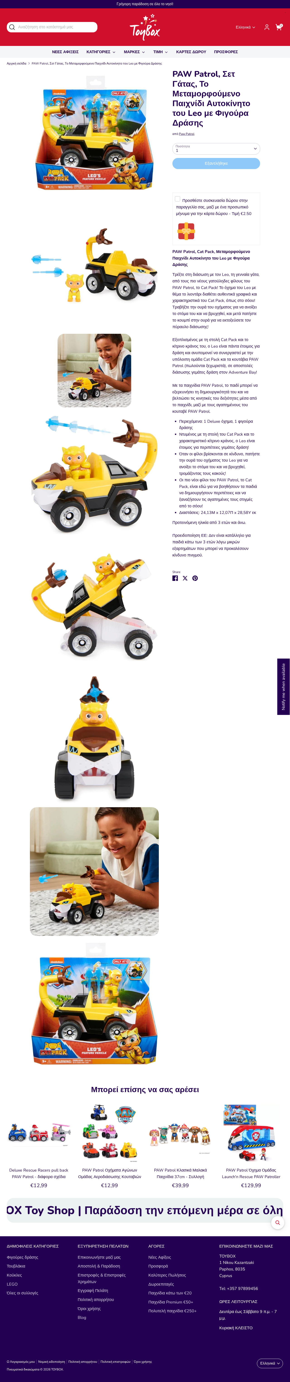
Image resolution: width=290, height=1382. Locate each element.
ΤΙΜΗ (158, 52)
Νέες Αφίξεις (159, 1257)
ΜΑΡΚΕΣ (132, 52)
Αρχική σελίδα (16, 63)
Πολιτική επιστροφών (115, 1362)
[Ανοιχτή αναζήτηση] (12, 27)
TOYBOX (57, 1369)
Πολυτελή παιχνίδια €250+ (172, 1311)
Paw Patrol (186, 134)
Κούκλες (14, 1275)
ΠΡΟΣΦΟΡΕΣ (226, 52)
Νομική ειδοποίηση (51, 1362)
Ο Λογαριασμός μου (21, 1362)
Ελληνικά (243, 27)
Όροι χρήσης (89, 1308)
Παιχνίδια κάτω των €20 (170, 1293)
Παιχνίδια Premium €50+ (170, 1302)
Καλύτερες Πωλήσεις (167, 1275)
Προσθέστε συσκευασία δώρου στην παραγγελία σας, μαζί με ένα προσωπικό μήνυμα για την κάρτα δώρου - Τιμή (213, 207)
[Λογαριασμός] (266, 27)
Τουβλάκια (16, 1266)
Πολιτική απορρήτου (96, 1299)
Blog (82, 1317)
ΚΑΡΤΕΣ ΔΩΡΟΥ (191, 52)
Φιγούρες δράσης (22, 1257)
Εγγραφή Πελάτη (93, 1290)
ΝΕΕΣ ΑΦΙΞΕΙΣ (65, 52)
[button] (277, 1222)
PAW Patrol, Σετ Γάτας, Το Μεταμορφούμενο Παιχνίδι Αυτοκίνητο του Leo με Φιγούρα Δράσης (97, 63)
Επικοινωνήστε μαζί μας (99, 1257)
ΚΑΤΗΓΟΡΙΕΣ (99, 52)
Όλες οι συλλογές (22, 1293)
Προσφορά (158, 1266)
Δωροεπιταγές (161, 1284)
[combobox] (52, 27)
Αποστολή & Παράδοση (99, 1266)
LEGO (12, 1284)
